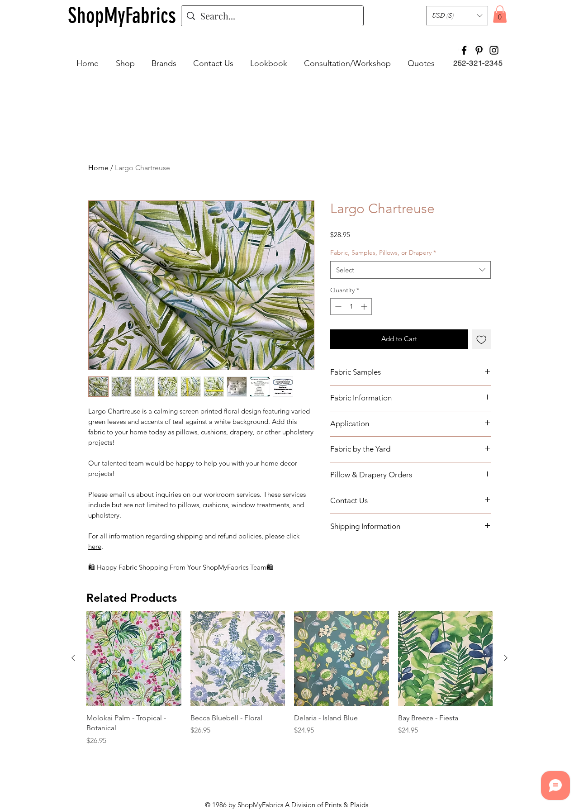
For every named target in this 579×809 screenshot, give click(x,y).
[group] (289, 678)
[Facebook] (464, 50)
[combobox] (410, 270)
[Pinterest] (479, 50)
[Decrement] (337, 306)
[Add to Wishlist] (481, 339)
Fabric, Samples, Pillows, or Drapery (383, 252)
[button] (457, 15)
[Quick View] (133, 658)
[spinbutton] (351, 306)
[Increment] (364, 306)
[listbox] (457, 15)
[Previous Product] (73, 657)
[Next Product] (505, 657)
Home (98, 167)
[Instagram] (494, 50)
